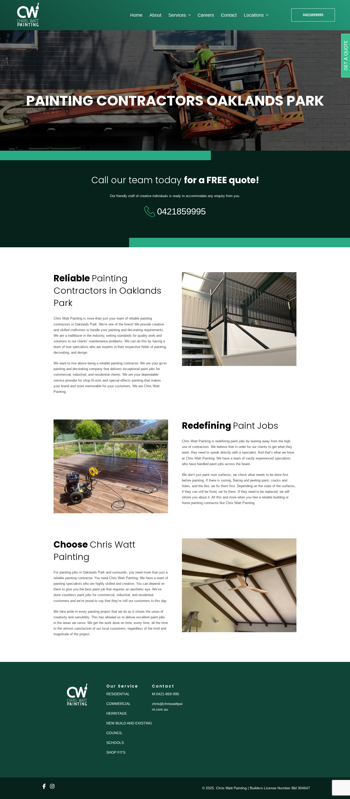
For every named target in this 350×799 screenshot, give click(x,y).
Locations (254, 14)
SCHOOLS (115, 743)
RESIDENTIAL (118, 694)
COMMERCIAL (118, 704)
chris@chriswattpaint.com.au (167, 706)
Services (177, 14)
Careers (206, 14)
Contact (229, 14)
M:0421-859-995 (165, 694)
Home (136, 14)
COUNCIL (114, 733)
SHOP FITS (115, 752)
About (155, 14)
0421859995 (313, 15)
